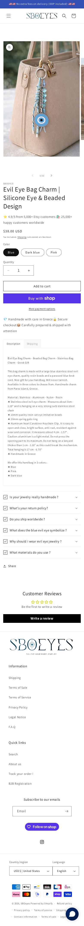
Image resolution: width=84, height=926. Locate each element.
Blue (11, 252)
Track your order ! (21, 774)
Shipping (21, 237)
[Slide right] (51, 175)
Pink (54, 252)
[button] (8, 16)
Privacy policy (22, 910)
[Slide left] (32, 175)
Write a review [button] (42, 618)
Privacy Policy (18, 707)
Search (13, 754)
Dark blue (32, 252)
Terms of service (43, 910)
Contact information (25, 916)
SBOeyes (25, 903)
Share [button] (12, 566)
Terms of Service (20, 697)
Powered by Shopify (42, 903)
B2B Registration (20, 783)
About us (15, 764)
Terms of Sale (18, 688)
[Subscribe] (66, 811)
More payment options (42, 308)
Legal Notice (17, 717)
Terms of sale (48, 916)
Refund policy (64, 903)
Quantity (8, 262)
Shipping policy (65, 910)
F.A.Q (12, 727)
